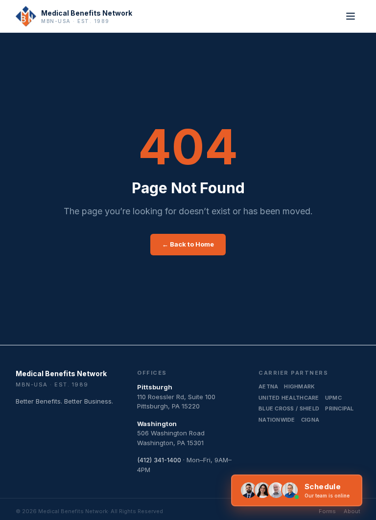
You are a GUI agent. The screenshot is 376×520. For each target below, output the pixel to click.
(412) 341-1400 (159, 460)
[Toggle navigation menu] (350, 16)
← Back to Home (188, 244)
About (352, 511)
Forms (327, 511)
